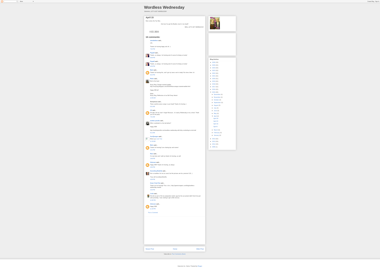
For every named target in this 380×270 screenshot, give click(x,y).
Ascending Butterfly (156, 171)
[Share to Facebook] (156, 32)
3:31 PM (152, 150)
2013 (214, 141)
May (215, 113)
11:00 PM (153, 200)
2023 (214, 70)
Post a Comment (153, 212)
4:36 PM (152, 190)
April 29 (215, 118)
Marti (151, 70)
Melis (151, 145)
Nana (151, 153)
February (217, 132)
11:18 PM (153, 209)
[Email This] (150, 32)
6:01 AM (152, 106)
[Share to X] (154, 32)
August (216, 105)
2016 (214, 89)
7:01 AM (152, 117)
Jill (151, 110)
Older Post (200, 249)
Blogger (200, 266)
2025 (214, 65)
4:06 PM (152, 167)
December (217, 94)
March (216, 130)
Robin (152, 78)
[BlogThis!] (152, 32)
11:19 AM (152, 141)
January (216, 135)
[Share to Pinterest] (158, 32)
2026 (214, 62)
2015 (214, 92)
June (215, 110)
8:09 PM (152, 57)
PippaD (152, 53)
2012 (214, 144)
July (215, 108)
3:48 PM (152, 158)
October (216, 100)
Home (175, 249)
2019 (214, 81)
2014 (214, 139)
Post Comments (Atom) (178, 254)
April (215, 116)
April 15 (215, 124)
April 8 (215, 126)
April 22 (215, 121)
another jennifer (155, 120)
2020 (214, 78)
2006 (214, 147)
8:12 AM (152, 132)
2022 (214, 73)
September (217, 102)
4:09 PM (152, 179)
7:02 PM (152, 49)
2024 (214, 68)
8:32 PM (152, 75)
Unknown (153, 162)
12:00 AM (153, 98)
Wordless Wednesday (164, 7)
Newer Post (150, 249)
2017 (214, 86)
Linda (152, 193)
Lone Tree (159, 139)
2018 (214, 84)
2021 (214, 76)
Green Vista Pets (155, 183)
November (217, 97)
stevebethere (154, 40)
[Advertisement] (175, 230)
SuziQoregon (154, 136)
